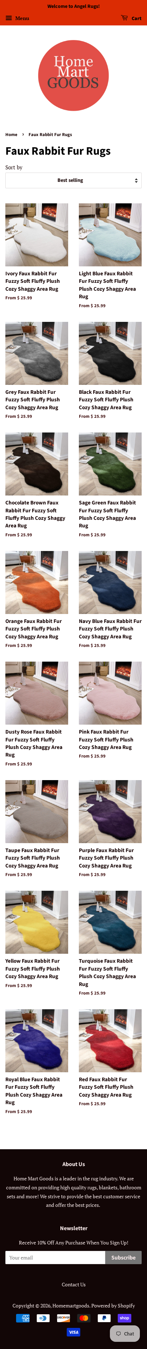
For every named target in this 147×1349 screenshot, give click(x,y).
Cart (136, 18)
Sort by (13, 167)
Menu (21, 18)
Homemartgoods (70, 1305)
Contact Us (74, 1284)
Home (11, 134)
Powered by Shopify (113, 1305)
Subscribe (123, 1258)
